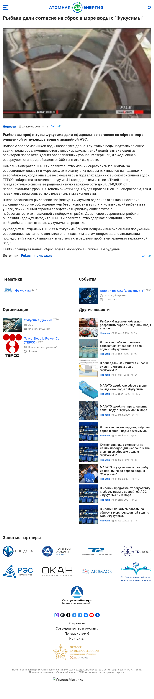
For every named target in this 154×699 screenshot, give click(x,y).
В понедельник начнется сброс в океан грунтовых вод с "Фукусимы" (124, 366)
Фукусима (23, 290)
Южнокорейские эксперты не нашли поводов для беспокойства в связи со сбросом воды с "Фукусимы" (125, 450)
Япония (108, 295)
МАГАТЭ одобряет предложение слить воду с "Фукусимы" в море (123, 408)
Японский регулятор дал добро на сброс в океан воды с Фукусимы (125, 429)
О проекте (77, 623)
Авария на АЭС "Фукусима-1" (122, 291)
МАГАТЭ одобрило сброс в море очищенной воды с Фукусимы (123, 387)
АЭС (30, 324)
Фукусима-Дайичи (38, 320)
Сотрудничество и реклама (77, 628)
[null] (53, 126)
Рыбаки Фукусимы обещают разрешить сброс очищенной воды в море (125, 325)
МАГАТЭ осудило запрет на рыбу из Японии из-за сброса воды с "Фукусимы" (124, 470)
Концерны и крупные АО (43, 347)
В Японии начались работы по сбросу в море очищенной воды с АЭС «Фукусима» (124, 512)
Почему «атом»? (77, 633)
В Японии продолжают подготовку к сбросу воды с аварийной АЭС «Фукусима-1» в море (125, 491)
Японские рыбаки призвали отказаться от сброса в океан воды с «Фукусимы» (122, 345)
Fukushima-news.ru (36, 256)
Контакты (77, 638)
